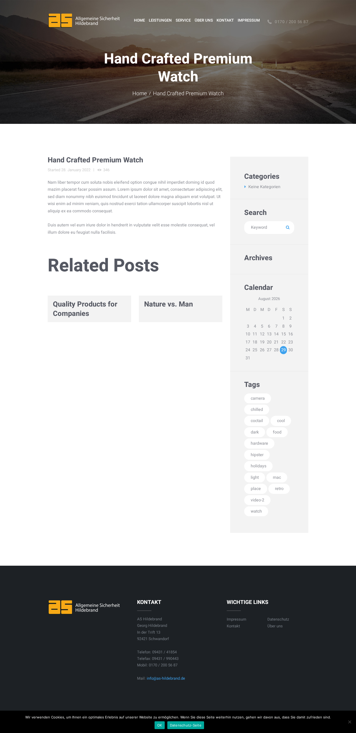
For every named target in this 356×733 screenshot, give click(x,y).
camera (258, 398)
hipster (257, 455)
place (256, 489)
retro (279, 489)
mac (277, 477)
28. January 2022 (75, 170)
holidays (258, 466)
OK (159, 725)
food (277, 432)
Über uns (275, 626)
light (255, 477)
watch (256, 511)
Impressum (236, 619)
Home (139, 93)
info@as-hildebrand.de (166, 678)
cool (281, 421)
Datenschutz (278, 619)
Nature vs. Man (168, 304)
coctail (257, 421)
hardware (259, 443)
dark (255, 432)
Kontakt (233, 626)
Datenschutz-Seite (185, 725)
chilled (257, 409)
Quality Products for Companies (85, 309)
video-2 (257, 500)
